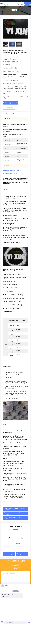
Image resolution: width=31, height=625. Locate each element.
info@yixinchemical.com (8, 1)
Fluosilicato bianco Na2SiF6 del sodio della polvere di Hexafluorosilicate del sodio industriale (22, 547)
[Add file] (2, 622)
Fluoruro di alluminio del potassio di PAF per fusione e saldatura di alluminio (8, 547)
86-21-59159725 (26, 1)
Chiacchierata (27, 4)
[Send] (28, 622)
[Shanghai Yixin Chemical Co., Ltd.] (7, 4)
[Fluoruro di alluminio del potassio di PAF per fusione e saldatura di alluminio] (9, 537)
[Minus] (29, 586)
